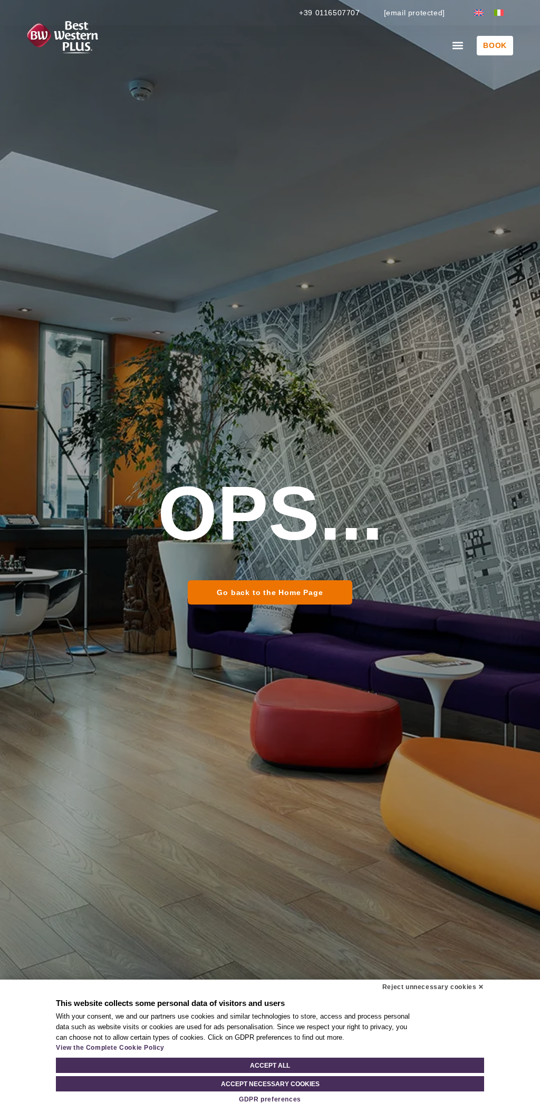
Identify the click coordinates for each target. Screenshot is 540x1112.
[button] (457, 45)
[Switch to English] (479, 12)
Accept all (270, 1065)
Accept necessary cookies (270, 1084)
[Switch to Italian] (499, 12)
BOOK (494, 45)
